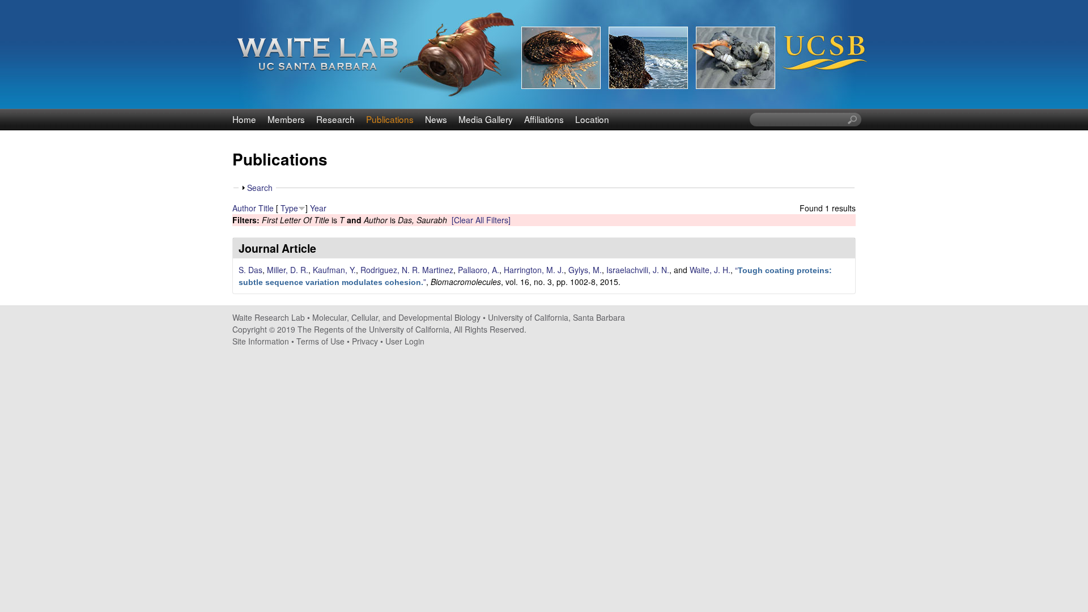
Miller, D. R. (287, 269)
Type (289, 208)
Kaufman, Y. (334, 269)
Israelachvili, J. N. (637, 269)
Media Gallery (485, 119)
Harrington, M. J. (534, 269)
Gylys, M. (585, 269)
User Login (404, 341)
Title (266, 208)
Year (318, 208)
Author (244, 208)
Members (286, 119)
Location (592, 119)
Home (244, 119)
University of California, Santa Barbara (556, 317)
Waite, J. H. (710, 269)
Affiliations (544, 119)
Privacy (365, 341)
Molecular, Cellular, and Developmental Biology (396, 317)
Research (335, 119)
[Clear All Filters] (481, 220)
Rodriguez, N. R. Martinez (406, 269)
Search (260, 187)
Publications (390, 119)
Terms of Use (320, 341)
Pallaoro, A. (478, 269)
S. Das (250, 269)
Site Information (260, 341)
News (436, 119)
